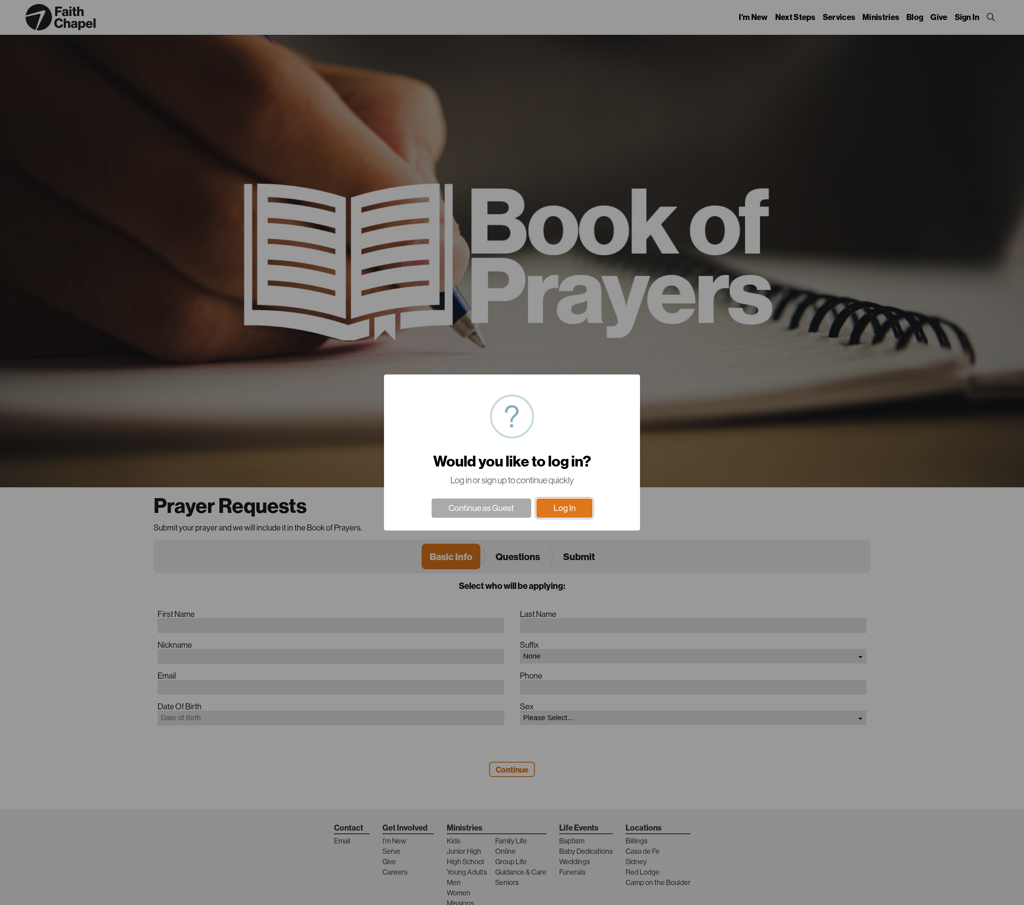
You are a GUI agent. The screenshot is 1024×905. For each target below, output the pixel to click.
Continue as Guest (481, 508)
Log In (565, 508)
